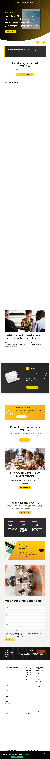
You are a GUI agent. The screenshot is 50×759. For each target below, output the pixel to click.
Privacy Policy (27, 636)
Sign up (40, 651)
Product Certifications (30, 731)
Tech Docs (28, 737)
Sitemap (27, 735)
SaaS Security (7, 703)
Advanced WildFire (8, 687)
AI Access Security (8, 674)
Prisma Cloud (28, 682)
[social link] (25, 751)
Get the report (9, 31)
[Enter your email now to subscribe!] (27, 651)
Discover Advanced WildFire (23, 74)
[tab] (18, 59)
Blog (27, 717)
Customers (7, 725)
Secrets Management (40, 686)
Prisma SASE (17, 690)
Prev (37, 42)
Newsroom (7, 731)
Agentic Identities (39, 684)
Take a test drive (24, 487)
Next (43, 42)
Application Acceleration (19, 692)
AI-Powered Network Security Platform (12, 667)
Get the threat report (11, 54)
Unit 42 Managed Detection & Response (29, 697)
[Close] (48, 753)
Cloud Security (28, 670)
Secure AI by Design (8, 670)
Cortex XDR (28, 689)
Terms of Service (35, 636)
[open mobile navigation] (3, 2)
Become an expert (41, 550)
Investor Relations (8, 727)
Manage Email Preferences (31, 727)
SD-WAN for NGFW (18, 679)
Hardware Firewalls (18, 673)
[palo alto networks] (25, 2)
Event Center (28, 725)
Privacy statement (26, 754)
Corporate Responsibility (9, 723)
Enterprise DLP (17, 698)
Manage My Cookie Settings (17, 756)
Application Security (30, 674)
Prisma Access (17, 700)
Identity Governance (40, 679)
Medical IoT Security (8, 698)
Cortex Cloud (28, 672)
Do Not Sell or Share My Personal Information (34, 741)
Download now (23, 439)
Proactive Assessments (40, 703)
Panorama (16, 683)
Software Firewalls (18, 675)
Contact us (8, 639)
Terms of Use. (19, 634)
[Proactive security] (25, 82)
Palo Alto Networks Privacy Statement (31, 654)
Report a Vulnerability (30, 733)
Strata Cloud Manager (19, 677)
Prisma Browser (17, 702)
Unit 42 (27, 739)
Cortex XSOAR (28, 691)
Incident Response (39, 705)
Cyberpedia (28, 723)
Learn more (20, 416)
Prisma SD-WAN (18, 704)
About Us (6, 717)
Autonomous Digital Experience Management (18, 695)
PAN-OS (16, 681)
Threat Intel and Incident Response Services (39, 700)
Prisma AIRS (7, 672)
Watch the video (31, 387)
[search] (47, 2)
